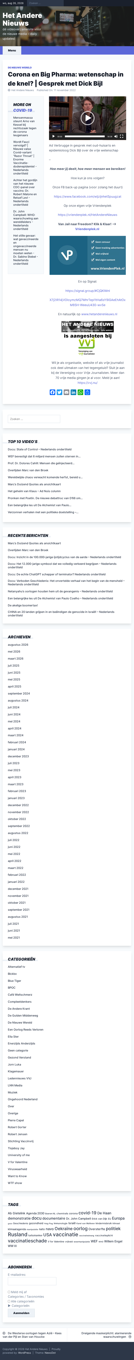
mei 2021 (14, 937)
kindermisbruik (104, 1223)
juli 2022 (13, 840)
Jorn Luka (14, 1064)
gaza (10, 1223)
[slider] (85, 136)
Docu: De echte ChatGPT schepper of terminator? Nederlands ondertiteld (57, 574)
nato (42, 1229)
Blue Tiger (14, 980)
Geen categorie (18, 1050)
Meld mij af (18, 1292)
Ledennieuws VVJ (19, 1078)
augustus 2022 (18, 833)
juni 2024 (14, 714)
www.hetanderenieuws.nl (98, 314)
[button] (88, 118)
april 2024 (14, 728)
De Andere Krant (19, 1008)
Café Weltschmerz (20, 994)
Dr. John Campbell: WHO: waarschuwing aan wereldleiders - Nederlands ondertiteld (25, 220)
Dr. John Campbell (78, 1218)
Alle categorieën (22, 1301)
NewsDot (50, 1352)
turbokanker (35, 1235)
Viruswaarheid (17, 1169)
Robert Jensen (17, 1134)
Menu (12, 50)
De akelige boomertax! (23, 605)
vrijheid (69, 1241)
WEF (94, 1241)
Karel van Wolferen (85, 1223)
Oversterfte (96, 1229)
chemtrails (62, 1213)
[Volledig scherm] (121, 136)
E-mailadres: (17, 1274)
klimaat (116, 1223)
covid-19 (22, 110)
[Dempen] (116, 136)
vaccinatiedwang (86, 1236)
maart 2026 (15, 658)
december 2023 (18, 756)
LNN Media (15, 1085)
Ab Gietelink (16, 1213)
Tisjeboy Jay (16, 1148)
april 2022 (14, 861)
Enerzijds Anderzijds (21, 1043)
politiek (113, 1228)
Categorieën (20, 1306)
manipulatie (32, 1229)
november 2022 (18, 812)
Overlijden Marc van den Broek (28, 550)
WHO (101, 1242)
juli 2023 (13, 763)
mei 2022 (14, 854)
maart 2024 (15, 735)
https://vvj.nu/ (88, 383)
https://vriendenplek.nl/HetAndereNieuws (87, 215)
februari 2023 (17, 791)
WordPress (24, 1352)
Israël (72, 1223)
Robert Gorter (17, 1127)
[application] (87, 118)
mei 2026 (14, 651)
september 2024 (19, 693)
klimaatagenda (17, 1229)
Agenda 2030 (35, 1213)
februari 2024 (17, 742)
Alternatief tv (16, 966)
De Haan (104, 1213)
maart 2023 (15, 784)
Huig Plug (48, 1223)
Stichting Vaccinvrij (21, 1141)
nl (108, 291)
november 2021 (18, 896)
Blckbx (12, 973)
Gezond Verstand (19, 1057)
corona (73, 1213)
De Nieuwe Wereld (20, 67)
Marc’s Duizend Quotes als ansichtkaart (34, 543)
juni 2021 (14, 930)
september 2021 (18, 909)
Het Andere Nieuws (22, 19)
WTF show (15, 1183)
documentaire (53, 1218)
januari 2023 (16, 798)
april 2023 (14, 777)
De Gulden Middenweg (23, 1015)
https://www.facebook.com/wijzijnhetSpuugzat (87, 196)
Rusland (17, 1234)
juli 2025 (13, 665)
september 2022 (19, 826)
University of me (19, 1155)
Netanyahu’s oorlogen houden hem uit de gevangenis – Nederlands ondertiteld (60, 591)
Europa (118, 1218)
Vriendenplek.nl (87, 229)
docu (37, 1218)
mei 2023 (14, 770)
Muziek (12, 1092)
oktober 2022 (17, 819)
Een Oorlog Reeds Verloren (25, 1029)
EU (109, 1218)
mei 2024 (14, 721)
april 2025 (14, 686)
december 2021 (18, 889)
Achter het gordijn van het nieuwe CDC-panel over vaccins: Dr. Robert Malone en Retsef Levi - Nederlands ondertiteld (25, 192)
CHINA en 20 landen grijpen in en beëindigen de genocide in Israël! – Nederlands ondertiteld (61, 613)
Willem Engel (113, 1241)
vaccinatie (65, 1234)
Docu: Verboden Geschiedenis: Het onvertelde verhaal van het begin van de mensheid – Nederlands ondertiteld (66, 582)
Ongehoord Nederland (23, 1099)
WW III (12, 1246)
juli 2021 (13, 923)
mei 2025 (14, 679)
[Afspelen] (53, 136)
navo (50, 1229)
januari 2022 (16, 881)
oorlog (80, 1228)
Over (11, 1106)
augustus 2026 (18, 644)
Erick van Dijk (99, 1218)
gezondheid (36, 1223)
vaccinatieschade (27, 1240)
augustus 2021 (18, 916)
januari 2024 (16, 749)
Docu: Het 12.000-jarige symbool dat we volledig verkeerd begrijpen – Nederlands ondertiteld (62, 565)
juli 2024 (13, 707)
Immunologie (61, 1223)
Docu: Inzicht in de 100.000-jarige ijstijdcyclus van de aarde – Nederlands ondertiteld (64, 557)
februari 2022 (17, 874)
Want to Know (17, 1176)
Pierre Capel (16, 1120)
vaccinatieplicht (104, 1235)
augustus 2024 (18, 700)
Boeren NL (50, 1213)
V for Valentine (17, 1162)
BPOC (12, 987)
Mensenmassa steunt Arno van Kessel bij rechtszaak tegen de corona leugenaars (24, 126)
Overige (13, 1113)
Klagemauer (16, 1071)
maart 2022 (15, 868)
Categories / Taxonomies (26, 1296)
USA (47, 1234)
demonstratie (19, 1218)
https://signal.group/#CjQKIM (86, 291)
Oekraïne (64, 1228)
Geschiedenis (20, 1223)
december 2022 (18, 805)
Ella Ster (13, 1036)
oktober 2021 (17, 902)
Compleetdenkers (20, 1001)
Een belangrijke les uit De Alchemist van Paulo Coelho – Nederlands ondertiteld (60, 598)
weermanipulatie (82, 1241)
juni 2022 (14, 847)
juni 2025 (14, 672)
